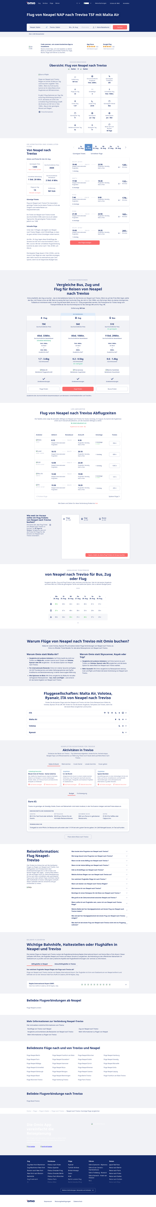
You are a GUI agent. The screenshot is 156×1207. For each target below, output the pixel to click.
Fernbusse (51, 1161)
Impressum (48, 1201)
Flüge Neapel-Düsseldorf (60, 1059)
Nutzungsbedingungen (63, 1201)
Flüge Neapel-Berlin (33, 1055)
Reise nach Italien (115, 1176)
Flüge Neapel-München (86, 1055)
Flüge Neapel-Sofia (110, 1067)
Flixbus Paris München (56, 1176)
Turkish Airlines (73, 1168)
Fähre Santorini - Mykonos (98, 1165)
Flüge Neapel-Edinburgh (35, 1072)
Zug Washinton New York (36, 1168)
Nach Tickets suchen (35, 169)
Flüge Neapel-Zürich (85, 1063)
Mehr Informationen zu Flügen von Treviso (42, 1035)
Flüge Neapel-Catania (85, 1072)
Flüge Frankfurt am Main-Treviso (115, 1076)
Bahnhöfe (30, 1176)
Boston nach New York (35, 1170)
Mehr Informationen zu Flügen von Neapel (93, 1032)
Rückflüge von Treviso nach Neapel (39, 1029)
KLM (69, 1176)
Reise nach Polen (115, 1173)
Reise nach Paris (115, 1170)
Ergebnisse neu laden (76, 426)
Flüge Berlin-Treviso (84, 1076)
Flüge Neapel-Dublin (85, 1059)
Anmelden (126, 3)
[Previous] (50, 597)
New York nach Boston (35, 1173)
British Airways (73, 1170)
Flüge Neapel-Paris (33, 1059)
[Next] (126, 147)
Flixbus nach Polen (54, 1165)
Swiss (70, 1173)
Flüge (51, 3)
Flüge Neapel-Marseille (111, 1063)
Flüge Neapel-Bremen (85, 1067)
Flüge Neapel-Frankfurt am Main (63, 1055)
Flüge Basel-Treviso (33, 1101)
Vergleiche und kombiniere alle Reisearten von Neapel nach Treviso (50, 1032)
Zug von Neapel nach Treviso (88, 1029)
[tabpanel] (96, 541)
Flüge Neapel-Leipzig (111, 1072)
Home (29, 1111)
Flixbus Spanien (53, 1168)
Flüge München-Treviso (35, 1080)
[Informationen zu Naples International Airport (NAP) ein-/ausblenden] (126, 985)
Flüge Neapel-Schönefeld (35, 1067)
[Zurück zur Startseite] (32, 3)
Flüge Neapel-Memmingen (61, 1076)
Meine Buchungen (100, 3)
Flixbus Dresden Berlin (56, 1173)
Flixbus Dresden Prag (55, 1170)
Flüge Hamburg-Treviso (60, 1080)
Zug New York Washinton (36, 1165)
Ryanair (70, 1165)
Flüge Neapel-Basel (33, 1076)
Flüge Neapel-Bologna (59, 1072)
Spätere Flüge (113, 496)
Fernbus (45, 3)
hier (96, 503)
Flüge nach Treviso (58, 1111)
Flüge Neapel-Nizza (58, 1067)
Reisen (111, 1161)
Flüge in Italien (44, 1111)
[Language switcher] (88, 3)
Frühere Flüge (42, 496)
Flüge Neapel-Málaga (34, 1063)
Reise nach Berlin (115, 1168)
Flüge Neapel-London (34, 1008)
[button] (74, 27)
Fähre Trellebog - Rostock (98, 1173)
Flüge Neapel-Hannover (60, 1063)
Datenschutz (78, 1201)
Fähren (57, 3)
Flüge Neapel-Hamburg (112, 1055)
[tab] (79, 153)
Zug (39, 3)
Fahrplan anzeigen (35, 193)
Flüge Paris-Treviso (84, 1080)
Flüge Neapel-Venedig (111, 1059)
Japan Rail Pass (114, 1165)
